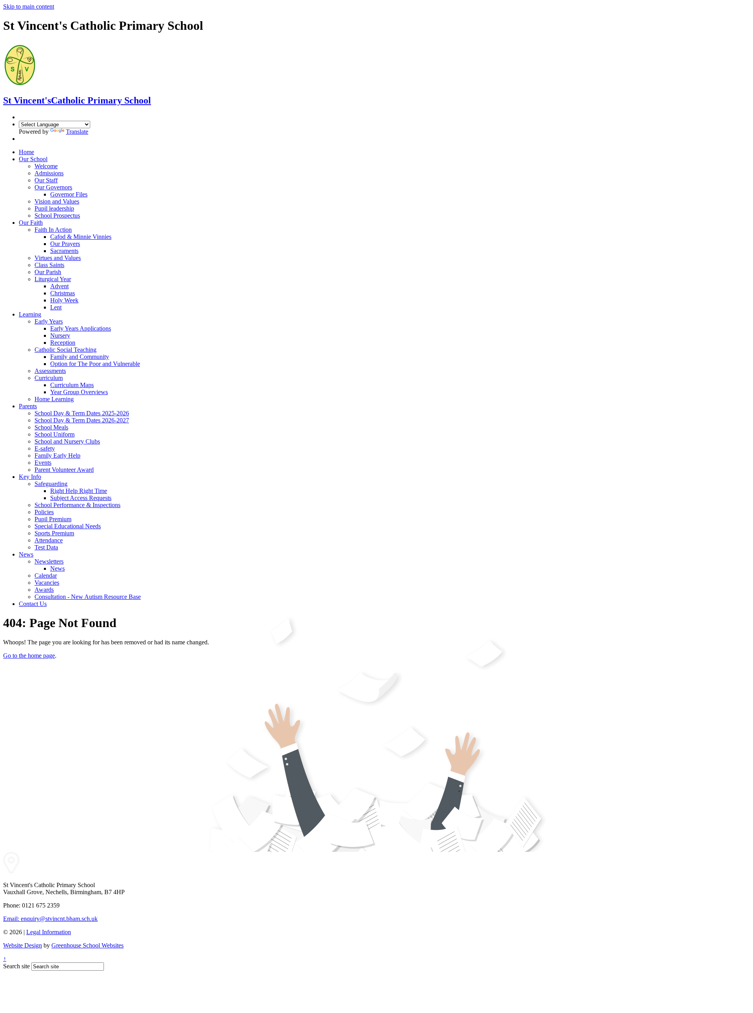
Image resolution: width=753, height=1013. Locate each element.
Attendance (49, 540)
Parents (28, 406)
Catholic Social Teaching (65, 349)
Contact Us (33, 603)
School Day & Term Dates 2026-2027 (82, 420)
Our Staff (46, 180)
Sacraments (64, 250)
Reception (62, 342)
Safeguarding (51, 483)
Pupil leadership (54, 208)
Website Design (22, 945)
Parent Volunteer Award (64, 469)
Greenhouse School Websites (87, 945)
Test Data (46, 547)
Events (43, 462)
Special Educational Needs (68, 526)
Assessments (50, 370)
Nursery (60, 335)
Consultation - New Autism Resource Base (88, 596)
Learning (30, 314)
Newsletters (49, 561)
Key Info (30, 476)
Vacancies (47, 582)
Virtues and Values (58, 258)
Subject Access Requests (80, 498)
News (26, 554)
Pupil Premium (53, 519)
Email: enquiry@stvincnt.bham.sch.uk (50, 918)
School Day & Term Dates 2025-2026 (82, 413)
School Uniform (55, 434)
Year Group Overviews (79, 392)
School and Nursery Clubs (67, 441)
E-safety (45, 448)
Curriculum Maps (72, 385)
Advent (59, 286)
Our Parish (48, 272)
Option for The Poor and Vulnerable (95, 363)
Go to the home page (29, 655)
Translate (77, 131)
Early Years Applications (80, 328)
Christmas (62, 293)
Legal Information (48, 932)
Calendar (46, 575)
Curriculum (49, 378)
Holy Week (64, 300)
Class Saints (49, 265)
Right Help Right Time (78, 490)
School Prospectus (57, 215)
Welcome (46, 166)
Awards (44, 589)
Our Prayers (65, 243)
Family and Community (79, 356)
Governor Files (68, 194)
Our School (33, 159)
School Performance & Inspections (77, 505)
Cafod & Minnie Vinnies (80, 236)
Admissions (49, 173)
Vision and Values (57, 201)
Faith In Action (53, 229)
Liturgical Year (53, 279)
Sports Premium (54, 533)
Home (26, 152)
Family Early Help (57, 455)
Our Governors (53, 187)
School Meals (51, 427)
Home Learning (54, 399)
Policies (44, 512)
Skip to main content (28, 6)
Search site (16, 966)
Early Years (49, 321)
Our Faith (31, 222)
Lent (56, 307)
